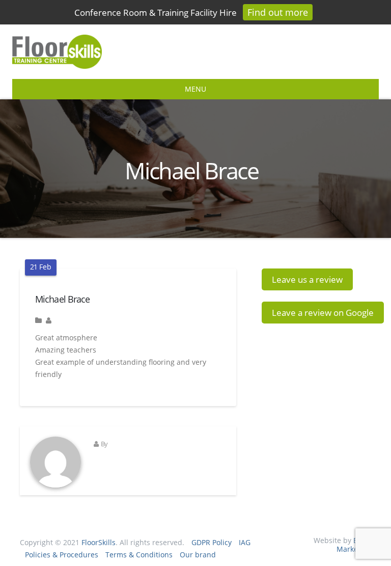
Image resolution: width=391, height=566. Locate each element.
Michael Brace (62, 299)
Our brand (198, 554)
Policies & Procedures (61, 554)
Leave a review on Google (323, 312)
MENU (195, 89)
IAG (244, 542)
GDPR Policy (211, 542)
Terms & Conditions (139, 554)
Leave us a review (307, 279)
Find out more (277, 12)
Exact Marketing (354, 544)
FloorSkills (98, 542)
